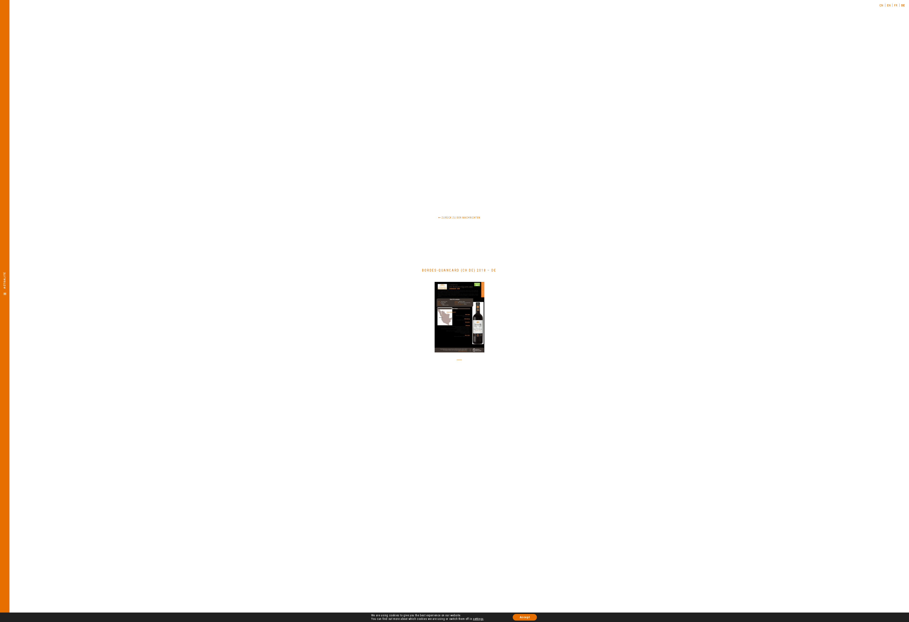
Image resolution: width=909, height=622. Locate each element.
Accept (525, 617)
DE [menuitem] (903, 5)
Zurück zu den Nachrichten (460, 217)
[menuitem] (881, 5)
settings (478, 619)
